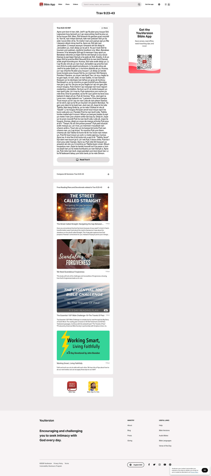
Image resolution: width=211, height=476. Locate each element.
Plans (67, 4)
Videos (75, 4)
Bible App (72, 392)
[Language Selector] (159, 4)
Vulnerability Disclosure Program (51, 466)
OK (205, 470)
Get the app (149, 4)
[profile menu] (167, 4)
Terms (67, 463)
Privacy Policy (58, 463)
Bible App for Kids (93, 392)
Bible (60, 4)
